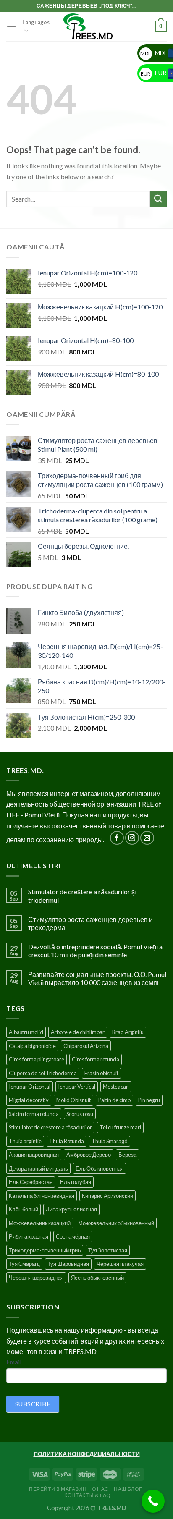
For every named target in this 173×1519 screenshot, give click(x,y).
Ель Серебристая (30, 1182)
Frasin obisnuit (101, 1073)
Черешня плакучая (120, 1263)
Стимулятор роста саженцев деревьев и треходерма (90, 923)
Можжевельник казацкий (40, 1223)
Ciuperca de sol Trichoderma (43, 1073)
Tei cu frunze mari (120, 1127)
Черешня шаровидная (36, 1277)
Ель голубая (75, 1182)
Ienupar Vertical (76, 1086)
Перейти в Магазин (57, 1489)
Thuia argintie (25, 1141)
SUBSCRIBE (32, 1404)
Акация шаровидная (34, 1154)
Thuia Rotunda (66, 1141)
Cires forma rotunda (95, 1059)
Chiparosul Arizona (85, 1045)
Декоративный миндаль (38, 1168)
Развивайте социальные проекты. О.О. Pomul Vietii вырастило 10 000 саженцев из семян (97, 978)
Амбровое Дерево (88, 1154)
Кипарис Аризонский (107, 1195)
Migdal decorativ (29, 1100)
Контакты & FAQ (87, 1495)
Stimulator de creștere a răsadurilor (50, 1127)
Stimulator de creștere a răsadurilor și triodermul (82, 896)
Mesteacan (116, 1086)
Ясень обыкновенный (97, 1277)
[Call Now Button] (153, 1501)
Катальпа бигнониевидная (41, 1195)
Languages (36, 22)
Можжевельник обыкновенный (116, 1223)
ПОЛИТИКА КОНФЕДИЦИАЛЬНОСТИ (87, 1453)
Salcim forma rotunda (34, 1113)
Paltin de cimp (114, 1100)
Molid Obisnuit (73, 1100)
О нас (100, 1489)
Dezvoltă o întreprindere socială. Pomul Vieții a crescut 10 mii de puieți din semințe (95, 951)
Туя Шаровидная (68, 1263)
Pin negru (149, 1100)
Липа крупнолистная (71, 1209)
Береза (127, 1154)
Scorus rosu (79, 1113)
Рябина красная (28, 1236)
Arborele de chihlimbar (78, 1032)
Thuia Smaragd (110, 1141)
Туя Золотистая (107, 1250)
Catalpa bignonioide (32, 1045)
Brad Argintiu (128, 1032)
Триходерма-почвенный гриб (45, 1250)
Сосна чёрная (73, 1236)
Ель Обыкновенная (99, 1168)
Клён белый (23, 1209)
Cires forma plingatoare (36, 1059)
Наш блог (128, 1489)
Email (13, 1362)
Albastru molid (26, 1032)
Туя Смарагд (24, 1263)
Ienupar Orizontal (29, 1086)
